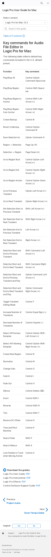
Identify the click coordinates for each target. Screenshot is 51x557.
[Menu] (48, 3)
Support (11, 533)
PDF (28, 474)
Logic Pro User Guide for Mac (19, 10)
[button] (41, 3)
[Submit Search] (6, 28)
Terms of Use (6, 552)
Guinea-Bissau (7, 545)
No (34, 526)
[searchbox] (25, 29)
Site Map (17, 552)
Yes (19, 526)
